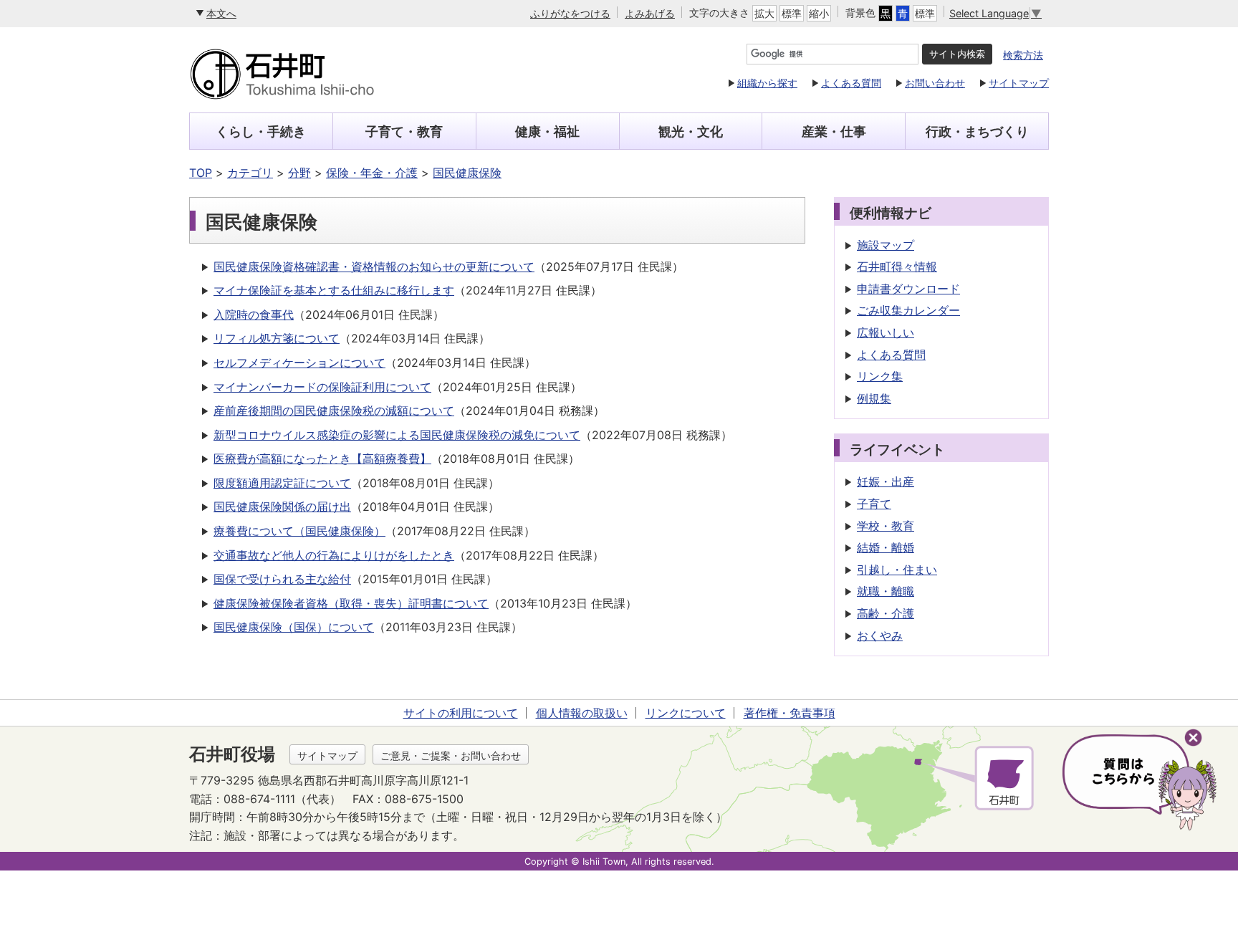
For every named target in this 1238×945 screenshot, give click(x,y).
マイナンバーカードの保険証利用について (322, 387)
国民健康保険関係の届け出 (282, 506)
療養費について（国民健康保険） (299, 531)
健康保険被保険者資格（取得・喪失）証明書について (351, 603)
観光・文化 (690, 131)
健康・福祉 (547, 131)
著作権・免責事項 (789, 713)
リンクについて (686, 713)
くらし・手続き (261, 131)
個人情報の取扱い (582, 713)
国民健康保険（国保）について (293, 627)
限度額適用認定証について (282, 483)
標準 (792, 13)
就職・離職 (885, 591)
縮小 (819, 13)
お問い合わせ (935, 83)
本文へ (221, 13)
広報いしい (885, 332)
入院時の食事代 (253, 314)
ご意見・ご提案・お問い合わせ (450, 755)
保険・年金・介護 (372, 173)
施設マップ (885, 245)
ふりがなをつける (570, 13)
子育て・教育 (404, 131)
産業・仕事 (834, 131)
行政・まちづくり (977, 131)
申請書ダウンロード (908, 289)
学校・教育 (885, 526)
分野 (299, 173)
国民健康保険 (467, 173)
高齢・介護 (885, 613)
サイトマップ (1019, 83)
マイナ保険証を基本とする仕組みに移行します (333, 290)
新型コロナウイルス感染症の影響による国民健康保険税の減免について (396, 435)
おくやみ (880, 635)
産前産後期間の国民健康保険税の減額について (333, 410)
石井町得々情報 (897, 266)
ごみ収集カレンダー (908, 310)
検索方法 (1023, 55)
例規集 (874, 398)
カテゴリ (250, 173)
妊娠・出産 (885, 481)
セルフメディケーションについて (299, 362)
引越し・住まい (897, 569)
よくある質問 (851, 83)
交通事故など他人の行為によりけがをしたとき (333, 555)
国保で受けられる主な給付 (282, 579)
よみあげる (650, 13)
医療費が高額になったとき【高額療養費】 (322, 458)
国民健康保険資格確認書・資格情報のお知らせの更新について (373, 266)
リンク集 (880, 376)
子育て (874, 504)
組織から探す (767, 83)
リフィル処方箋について (276, 338)
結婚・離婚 (885, 547)
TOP (200, 173)
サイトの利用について (460, 713)
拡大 (764, 13)
